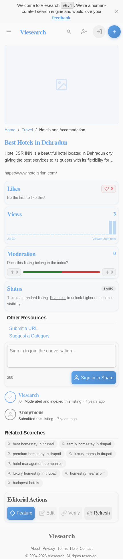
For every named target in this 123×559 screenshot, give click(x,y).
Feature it (58, 298)
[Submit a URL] (114, 31)
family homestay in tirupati (89, 444)
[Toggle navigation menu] (8, 31)
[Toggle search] (68, 31)
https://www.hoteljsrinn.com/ (31, 172)
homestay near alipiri (87, 473)
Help (74, 548)
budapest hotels (26, 483)
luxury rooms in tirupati (93, 454)
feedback (61, 17)
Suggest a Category (29, 335)
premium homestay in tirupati (37, 454)
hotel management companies (38, 463)
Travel (27, 129)
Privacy (49, 548)
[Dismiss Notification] (116, 11)
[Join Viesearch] (84, 31)
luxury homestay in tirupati (35, 473)
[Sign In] (99, 31)
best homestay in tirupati (33, 444)
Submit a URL (23, 328)
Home (10, 129)
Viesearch (33, 32)
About (35, 548)
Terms (62, 548)
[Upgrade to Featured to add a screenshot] (61, 84)
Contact (86, 548)
